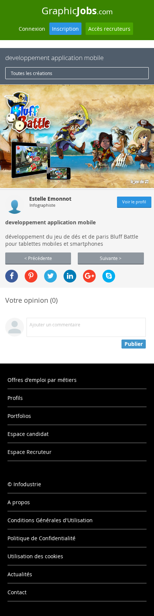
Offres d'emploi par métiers (42, 379)
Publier (133, 343)
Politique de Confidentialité (41, 538)
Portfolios (19, 415)
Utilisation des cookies (35, 556)
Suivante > (110, 258)
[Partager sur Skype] (108, 276)
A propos (18, 502)
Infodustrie (27, 484)
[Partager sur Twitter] (50, 276)
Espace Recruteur (29, 451)
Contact (17, 592)
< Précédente (38, 258)
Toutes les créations (31, 73)
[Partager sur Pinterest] (31, 276)
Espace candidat (28, 433)
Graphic (77, 10)
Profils (15, 397)
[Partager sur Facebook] (11, 276)
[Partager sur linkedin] (70, 276)
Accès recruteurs (109, 28)
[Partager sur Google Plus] (89, 276)
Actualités (19, 574)
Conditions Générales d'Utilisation (50, 520)
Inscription (65, 28)
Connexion (32, 28)
